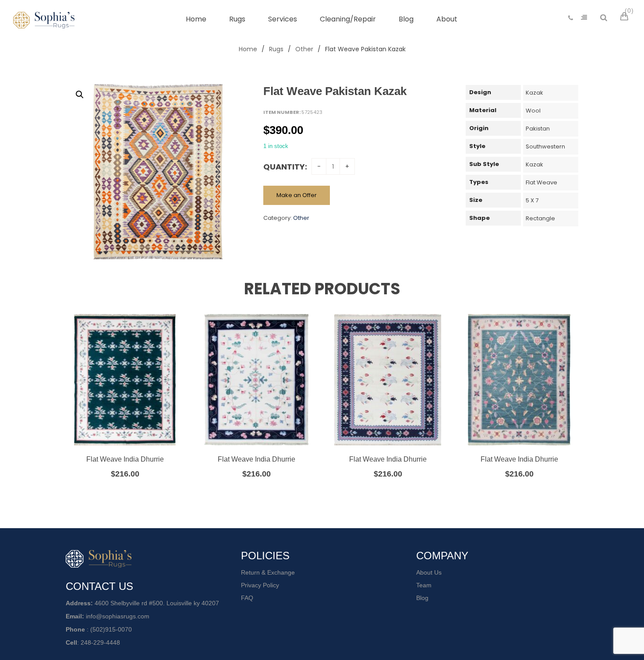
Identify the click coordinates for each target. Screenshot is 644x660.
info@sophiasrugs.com (117, 616)
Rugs (276, 49)
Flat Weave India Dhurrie (125, 459)
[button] (80, 94)
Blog (422, 597)
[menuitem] (196, 19)
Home (248, 49)
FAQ (247, 597)
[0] (625, 17)
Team (424, 585)
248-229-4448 (100, 642)
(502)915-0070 (111, 629)
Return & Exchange (268, 572)
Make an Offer (296, 195)
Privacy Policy (260, 585)
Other (304, 49)
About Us (429, 572)
